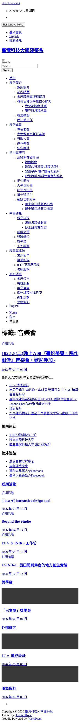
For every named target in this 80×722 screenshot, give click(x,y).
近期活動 (23, 297)
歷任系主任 (25, 120)
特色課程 (31, 162)
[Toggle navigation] (3, 59)
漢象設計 (15, 408)
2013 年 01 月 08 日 (14, 369)
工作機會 (23, 246)
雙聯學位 (23, 236)
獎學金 (21, 241)
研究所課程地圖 (36, 110)
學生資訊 (15, 213)
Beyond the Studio (16, 521)
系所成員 (15, 124)
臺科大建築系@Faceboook (26, 475)
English (14, 36)
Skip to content (11, 3)
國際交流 (23, 232)
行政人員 (23, 138)
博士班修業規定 (36, 227)
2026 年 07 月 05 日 (14, 697)
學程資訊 (23, 302)
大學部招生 (25, 185)
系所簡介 (15, 82)
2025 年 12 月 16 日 (14, 573)
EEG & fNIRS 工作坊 (19, 543)
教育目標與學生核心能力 (34, 101)
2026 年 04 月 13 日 (14, 551)
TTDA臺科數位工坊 (23, 435)
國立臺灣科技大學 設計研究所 (29, 444)
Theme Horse (24, 715)
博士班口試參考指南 (39, 208)
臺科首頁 (15, 32)
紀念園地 (23, 148)
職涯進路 (23, 115)
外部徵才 (9, 628)
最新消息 (15, 274)
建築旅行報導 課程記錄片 (42, 166)
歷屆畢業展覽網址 (21, 461)
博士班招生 (25, 194)
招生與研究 (17, 152)
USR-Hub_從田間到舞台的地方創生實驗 (34, 565)
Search (6, 62)
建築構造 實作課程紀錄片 (42, 171)
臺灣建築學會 (18, 466)
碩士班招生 (25, 190)
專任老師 (23, 129)
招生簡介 (23, 180)
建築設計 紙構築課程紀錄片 (44, 176)
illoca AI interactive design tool (26, 501)
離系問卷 (23, 260)
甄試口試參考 (26, 199)
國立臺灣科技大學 (21, 439)
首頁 (12, 78)
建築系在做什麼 (28, 157)
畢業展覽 (23, 288)
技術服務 (23, 269)
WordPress (35, 718)
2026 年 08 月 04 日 (14, 664)
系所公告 (23, 278)
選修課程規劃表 (36, 222)
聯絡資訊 (15, 40)
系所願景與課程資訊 (31, 96)
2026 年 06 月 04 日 (14, 618)
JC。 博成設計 (19, 385)
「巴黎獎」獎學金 (16, 610)
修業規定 (23, 218)
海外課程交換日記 (29, 292)
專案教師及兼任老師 (31, 134)
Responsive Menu (13, 24)
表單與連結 (17, 250)
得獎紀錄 (23, 283)
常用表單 (23, 255)
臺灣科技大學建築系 (22, 50)
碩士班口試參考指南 (39, 204)
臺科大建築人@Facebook (26, 470)
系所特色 (23, 92)
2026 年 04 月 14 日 (14, 530)
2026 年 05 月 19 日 (14, 509)
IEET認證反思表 (28, 264)
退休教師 (23, 143)
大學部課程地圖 (36, 106)
